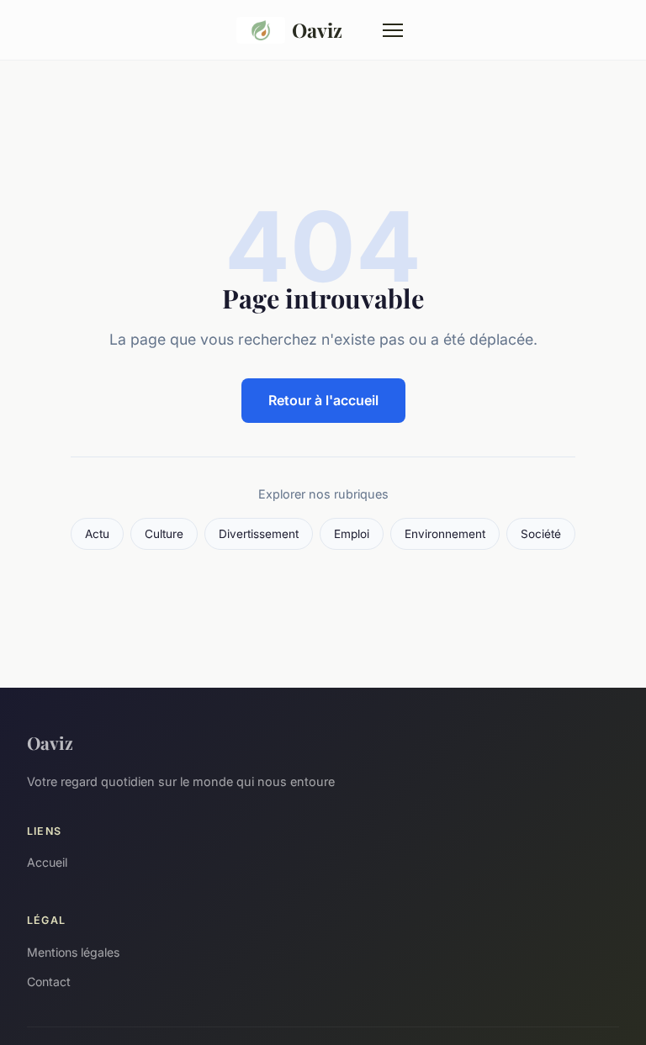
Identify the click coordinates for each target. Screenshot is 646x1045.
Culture (164, 534)
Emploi (351, 534)
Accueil (47, 862)
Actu (97, 534)
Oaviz (317, 30)
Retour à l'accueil (323, 400)
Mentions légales (73, 952)
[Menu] (393, 30)
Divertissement (259, 534)
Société (541, 534)
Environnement (445, 534)
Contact (49, 981)
